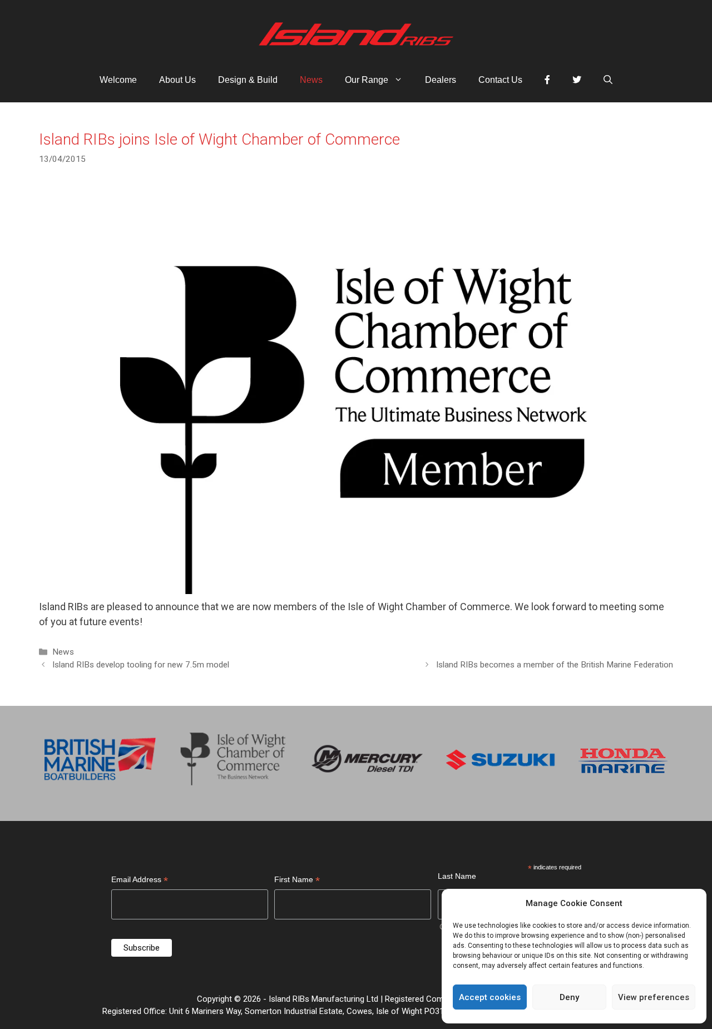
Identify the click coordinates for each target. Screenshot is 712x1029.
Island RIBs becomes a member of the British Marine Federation (554, 665)
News (311, 80)
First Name (297, 880)
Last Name (457, 876)
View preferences (653, 997)
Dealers (440, 80)
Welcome (118, 80)
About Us (177, 80)
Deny (569, 997)
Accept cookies (490, 997)
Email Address (139, 880)
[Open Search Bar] (608, 80)
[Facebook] (547, 80)
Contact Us (500, 80)
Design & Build (248, 80)
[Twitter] (576, 80)
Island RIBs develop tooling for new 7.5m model (140, 665)
